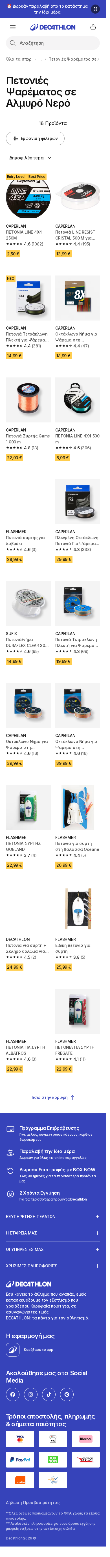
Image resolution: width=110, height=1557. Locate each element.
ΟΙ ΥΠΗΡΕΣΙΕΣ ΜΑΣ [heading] (25, 1249)
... (40, 59)
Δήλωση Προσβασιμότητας (33, 1502)
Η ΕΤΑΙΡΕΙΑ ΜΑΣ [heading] (21, 1233)
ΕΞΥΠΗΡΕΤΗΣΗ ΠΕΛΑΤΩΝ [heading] (31, 1216)
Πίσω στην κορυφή (49, 1097)
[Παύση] (95, 9)
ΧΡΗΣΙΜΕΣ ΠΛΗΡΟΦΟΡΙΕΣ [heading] (31, 1265)
